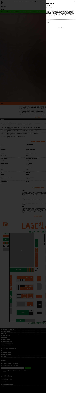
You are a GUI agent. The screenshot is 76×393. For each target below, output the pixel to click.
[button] (74, 1)
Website (48, 22)
